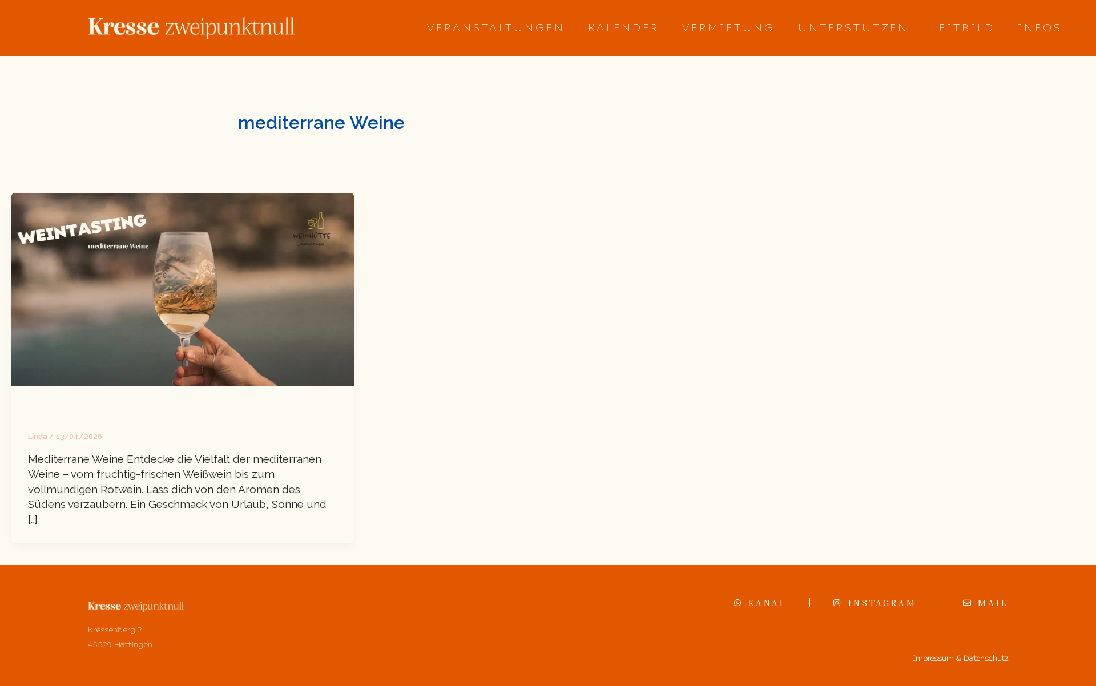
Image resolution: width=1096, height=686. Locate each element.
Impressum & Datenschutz (960, 658)
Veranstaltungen (496, 28)
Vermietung (728, 28)
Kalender (623, 28)
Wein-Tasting (65, 409)
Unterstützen (853, 28)
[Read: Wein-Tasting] (182, 288)
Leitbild (963, 28)
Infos (1040, 28)
